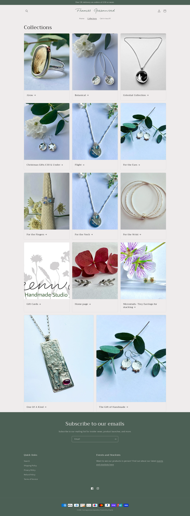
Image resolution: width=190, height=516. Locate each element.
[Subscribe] (115, 439)
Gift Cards (32, 304)
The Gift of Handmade (112, 407)
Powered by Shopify (106, 510)
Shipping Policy (30, 466)
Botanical (80, 95)
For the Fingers (35, 234)
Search (27, 461)
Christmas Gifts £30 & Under (43, 164)
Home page (81, 304)
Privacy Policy (29, 470)
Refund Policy (29, 475)
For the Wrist (131, 234)
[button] (27, 11)
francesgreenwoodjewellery (91, 510)
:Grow (30, 95)
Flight (78, 164)
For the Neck (82, 234)
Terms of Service (31, 479)
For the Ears (130, 164)
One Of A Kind (35, 407)
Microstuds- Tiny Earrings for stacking (140, 306)
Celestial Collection (134, 95)
